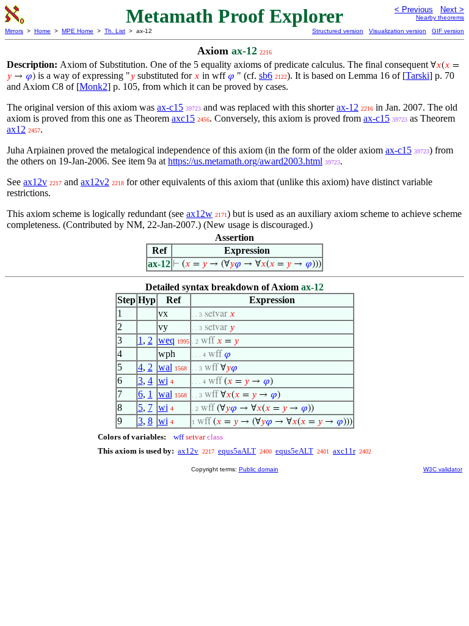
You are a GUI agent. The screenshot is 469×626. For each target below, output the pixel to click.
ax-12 (347, 107)
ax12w (199, 213)
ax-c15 (170, 107)
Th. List (114, 31)
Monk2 (93, 86)
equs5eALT (294, 450)
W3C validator (442, 469)
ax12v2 (95, 182)
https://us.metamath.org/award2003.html (245, 161)
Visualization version (397, 31)
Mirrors (14, 31)
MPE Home (77, 31)
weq (166, 340)
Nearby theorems (440, 17)
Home (42, 31)
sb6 (265, 75)
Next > (452, 9)
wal (165, 367)
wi (163, 380)
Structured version (337, 31)
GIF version (448, 31)
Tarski (417, 75)
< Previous (413, 9)
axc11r (344, 450)
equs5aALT (237, 450)
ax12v (35, 182)
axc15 (183, 118)
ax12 (16, 129)
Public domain (258, 469)
